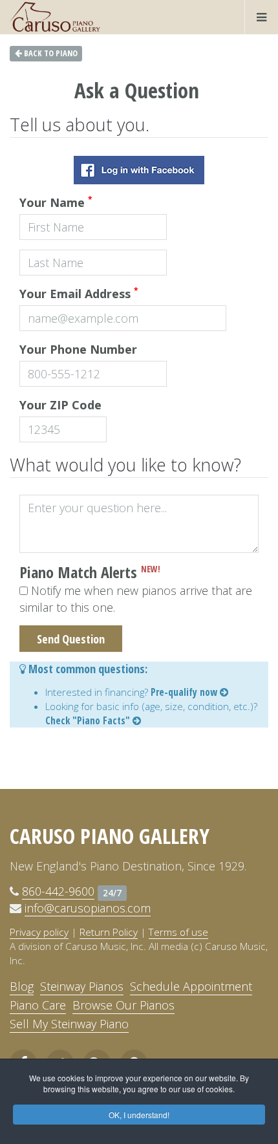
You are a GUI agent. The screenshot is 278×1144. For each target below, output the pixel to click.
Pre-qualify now (185, 691)
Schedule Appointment (191, 986)
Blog (22, 986)
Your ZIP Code (60, 405)
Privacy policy (39, 931)
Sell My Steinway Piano (69, 1023)
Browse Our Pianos (123, 1005)
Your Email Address (78, 293)
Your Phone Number (78, 349)
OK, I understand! (139, 1114)
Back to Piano (50, 53)
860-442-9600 (58, 891)
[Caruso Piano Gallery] (55, 17)
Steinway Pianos (81, 986)
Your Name (55, 202)
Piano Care (38, 1005)
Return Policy (109, 931)
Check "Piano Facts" (89, 720)
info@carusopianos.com (88, 908)
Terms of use (178, 931)
